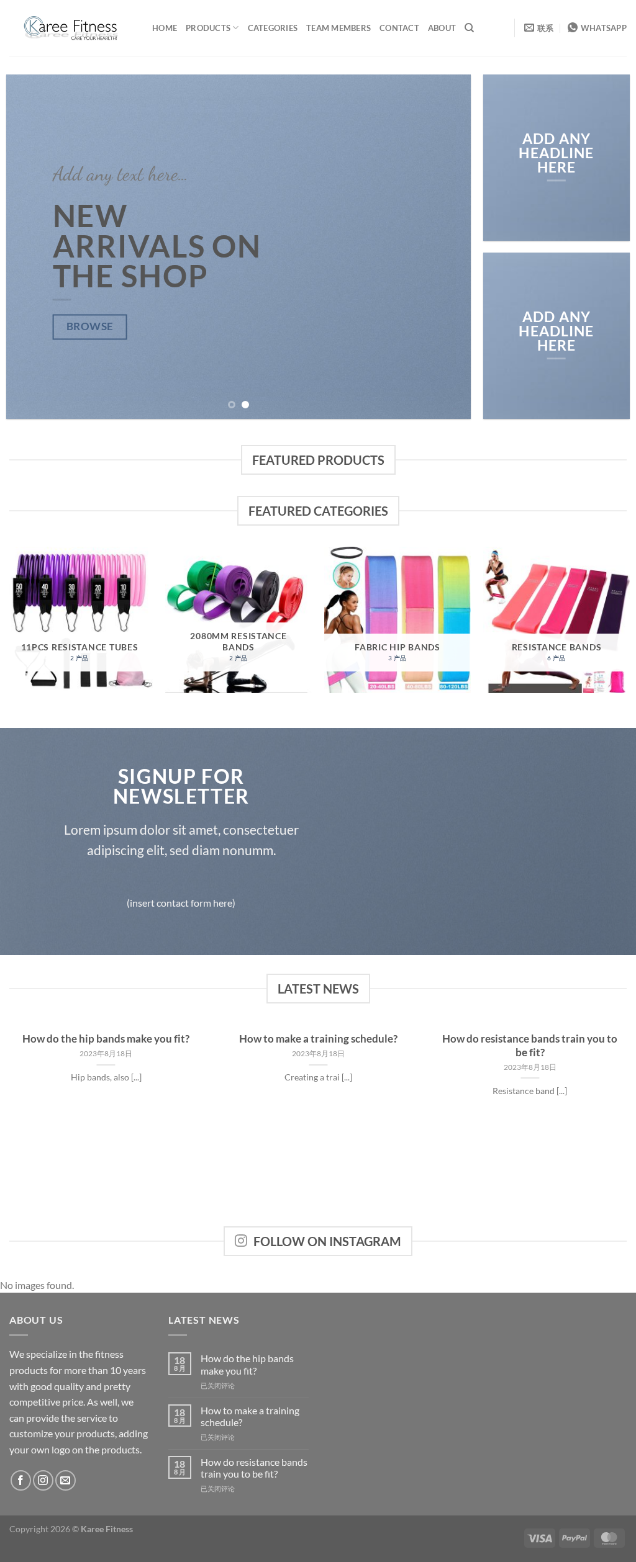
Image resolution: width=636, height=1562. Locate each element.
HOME (164, 28)
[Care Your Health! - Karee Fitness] (71, 28)
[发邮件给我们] (65, 1480)
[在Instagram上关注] (43, 1480)
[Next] (446, 246)
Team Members (338, 28)
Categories (273, 28)
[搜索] (469, 28)
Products (208, 28)
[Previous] (31, 246)
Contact (399, 28)
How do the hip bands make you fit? (105, 1039)
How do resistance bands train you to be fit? (529, 1046)
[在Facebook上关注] (21, 1480)
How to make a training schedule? (318, 1039)
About (442, 28)
